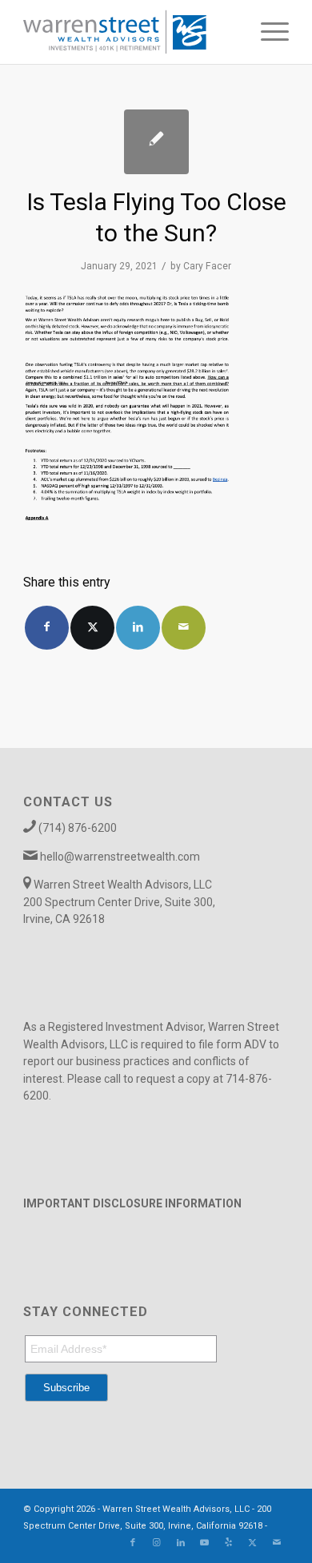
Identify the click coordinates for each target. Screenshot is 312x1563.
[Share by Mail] (184, 628)
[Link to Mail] (277, 1543)
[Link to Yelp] (229, 1543)
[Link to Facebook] (133, 1543)
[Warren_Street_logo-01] (129, 32)
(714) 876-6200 (77, 827)
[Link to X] (253, 1543)
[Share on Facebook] (47, 628)
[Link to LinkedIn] (181, 1543)
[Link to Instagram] (157, 1543)
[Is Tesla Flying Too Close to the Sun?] (156, 141)
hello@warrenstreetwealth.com (120, 856)
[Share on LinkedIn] (138, 628)
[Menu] (267, 32)
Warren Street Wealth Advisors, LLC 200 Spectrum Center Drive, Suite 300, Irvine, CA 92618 (119, 901)
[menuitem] (267, 32)
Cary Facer (207, 266)
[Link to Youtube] (205, 1543)
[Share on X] (92, 628)
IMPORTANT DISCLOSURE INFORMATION (132, 1203)
